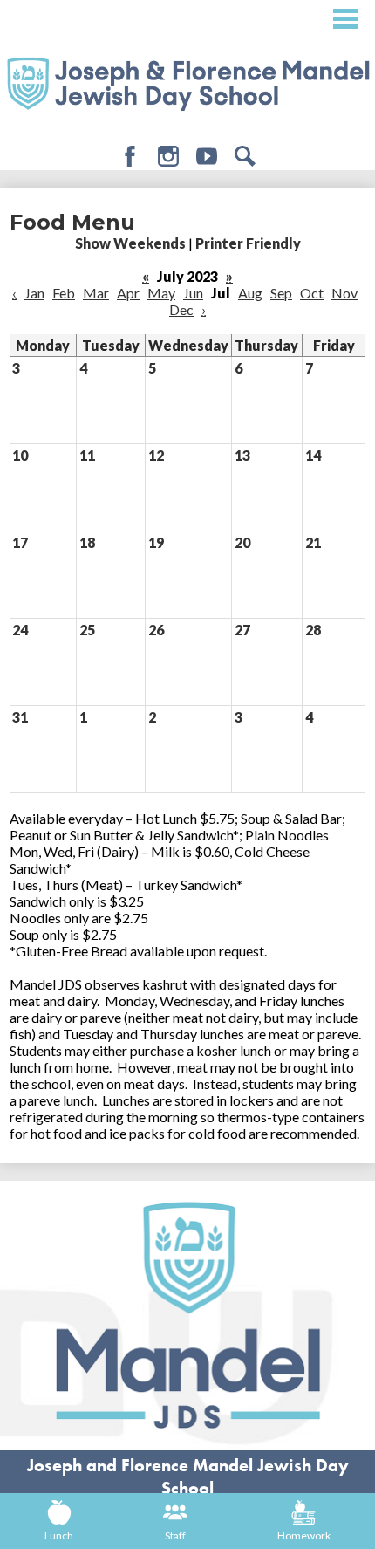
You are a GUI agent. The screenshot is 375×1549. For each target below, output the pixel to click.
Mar (96, 292)
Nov (344, 292)
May (161, 292)
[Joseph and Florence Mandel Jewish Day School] (187, 82)
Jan (34, 292)
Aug (250, 292)
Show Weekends (130, 243)
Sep (281, 292)
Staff (175, 1535)
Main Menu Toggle (345, 19)
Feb (63, 292)
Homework (304, 1535)
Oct (312, 292)
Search (245, 156)
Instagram (168, 156)
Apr (128, 292)
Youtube (207, 156)
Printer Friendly (248, 243)
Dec (181, 309)
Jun (193, 292)
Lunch (58, 1535)
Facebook (130, 156)
